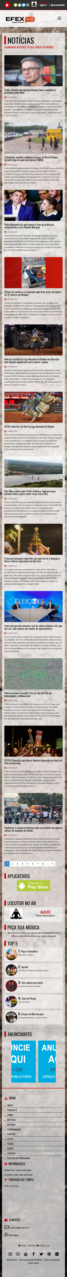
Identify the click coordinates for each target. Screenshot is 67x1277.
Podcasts (12, 1110)
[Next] (47, 863)
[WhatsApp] (18, 1254)
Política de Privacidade (18, 1158)
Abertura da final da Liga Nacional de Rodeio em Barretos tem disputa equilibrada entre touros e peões (31, 360)
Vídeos (10, 1143)
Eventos (11, 1134)
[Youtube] (25, 1254)
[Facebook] (33, 1254)
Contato (11, 1153)
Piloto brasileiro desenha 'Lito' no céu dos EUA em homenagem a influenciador (28, 694)
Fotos (10, 1139)
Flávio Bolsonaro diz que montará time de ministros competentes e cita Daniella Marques (29, 226)
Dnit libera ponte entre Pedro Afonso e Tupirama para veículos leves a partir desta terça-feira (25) (30, 492)
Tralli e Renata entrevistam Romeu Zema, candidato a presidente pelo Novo (30, 91)
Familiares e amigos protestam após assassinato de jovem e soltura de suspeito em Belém (33, 829)
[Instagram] (10, 1254)
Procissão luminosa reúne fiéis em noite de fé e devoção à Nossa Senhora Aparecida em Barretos (32, 560)
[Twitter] (41, 1254)
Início (10, 1105)
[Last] (52, 863)
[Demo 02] (32, 1056)
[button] (59, 18)
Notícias (11, 1119)
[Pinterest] (49, 1254)
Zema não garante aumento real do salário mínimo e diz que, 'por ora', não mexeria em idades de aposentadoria (33, 627)
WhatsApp (14, 1235)
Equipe (10, 1148)
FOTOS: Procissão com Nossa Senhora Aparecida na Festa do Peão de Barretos (33, 762)
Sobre (10, 1115)
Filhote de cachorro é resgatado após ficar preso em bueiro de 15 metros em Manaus (32, 293)
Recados (11, 1124)
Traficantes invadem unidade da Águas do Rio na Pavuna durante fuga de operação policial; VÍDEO (31, 159)
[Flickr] (57, 1254)
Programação (14, 1129)
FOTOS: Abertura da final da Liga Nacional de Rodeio (29, 426)
